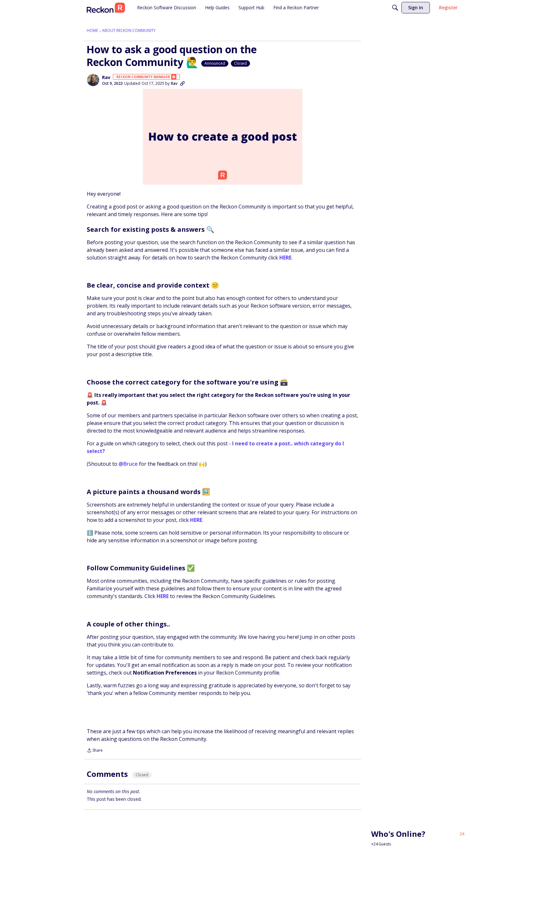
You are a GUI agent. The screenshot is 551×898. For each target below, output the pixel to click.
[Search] (395, 7)
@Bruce (128, 463)
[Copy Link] (182, 83)
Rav (106, 77)
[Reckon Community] (106, 8)
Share (95, 751)
